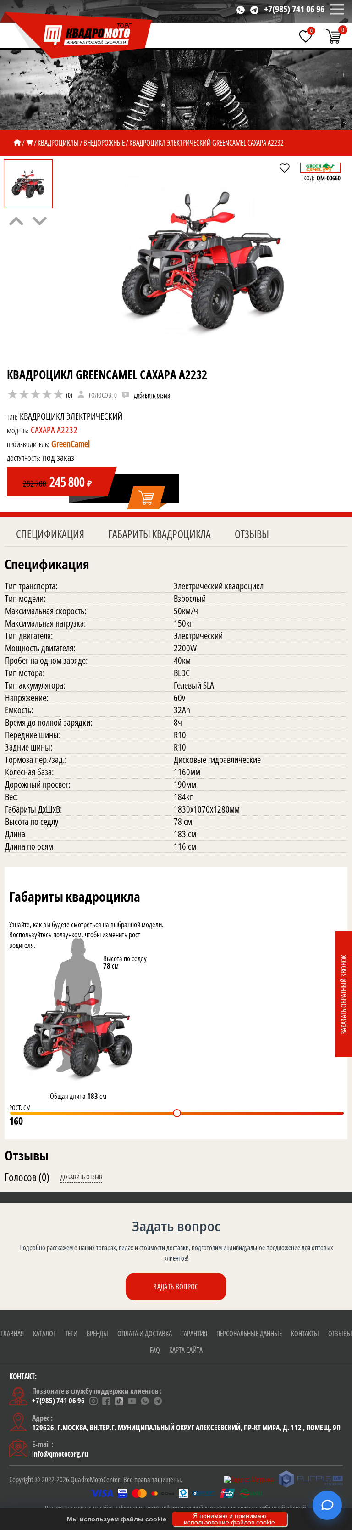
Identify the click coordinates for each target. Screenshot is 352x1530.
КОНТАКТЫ (305, 1333)
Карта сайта (186, 1350)
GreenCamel (70, 443)
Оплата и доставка (144, 1333)
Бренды (97, 1333)
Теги (71, 1333)
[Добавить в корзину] (147, 498)
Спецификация (50, 533)
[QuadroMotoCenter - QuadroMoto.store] (76, 35)
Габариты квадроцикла (159, 533)
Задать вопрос (176, 1287)
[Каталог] (29, 143)
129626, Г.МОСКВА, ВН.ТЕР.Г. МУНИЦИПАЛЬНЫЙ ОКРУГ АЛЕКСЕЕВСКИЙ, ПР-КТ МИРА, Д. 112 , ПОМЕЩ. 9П (186, 1427)
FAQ (155, 1350)
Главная (12, 1333)
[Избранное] (305, 36)
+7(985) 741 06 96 (294, 9)
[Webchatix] (327, 1505)
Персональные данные (249, 1333)
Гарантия (194, 1333)
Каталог (44, 1333)
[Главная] (17, 143)
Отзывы (252, 533)
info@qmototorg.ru (60, 1453)
